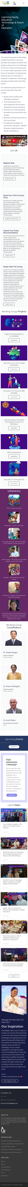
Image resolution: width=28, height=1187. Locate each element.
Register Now (9, 178)
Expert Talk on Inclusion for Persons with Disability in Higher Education (14, 910)
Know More (14, 340)
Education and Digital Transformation (10, 1141)
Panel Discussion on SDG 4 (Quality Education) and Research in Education (12, 938)
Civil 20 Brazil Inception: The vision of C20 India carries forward (12, 826)
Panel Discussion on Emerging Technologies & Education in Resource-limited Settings (13, 854)
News (2, 1161)
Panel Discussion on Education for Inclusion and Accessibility (13, 965)
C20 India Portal (5, 1170)
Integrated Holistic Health (7, 1146)
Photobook (4, 1175)
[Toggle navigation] (24, 3)
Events (2, 1164)
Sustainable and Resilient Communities (11, 1149)
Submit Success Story (11, 218)
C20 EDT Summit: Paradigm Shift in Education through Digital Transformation (12, 882)
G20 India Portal (5, 1167)
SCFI (2, 1173)
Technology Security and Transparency (11, 1152)
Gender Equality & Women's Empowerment (12, 1143)
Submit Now (9, 255)
